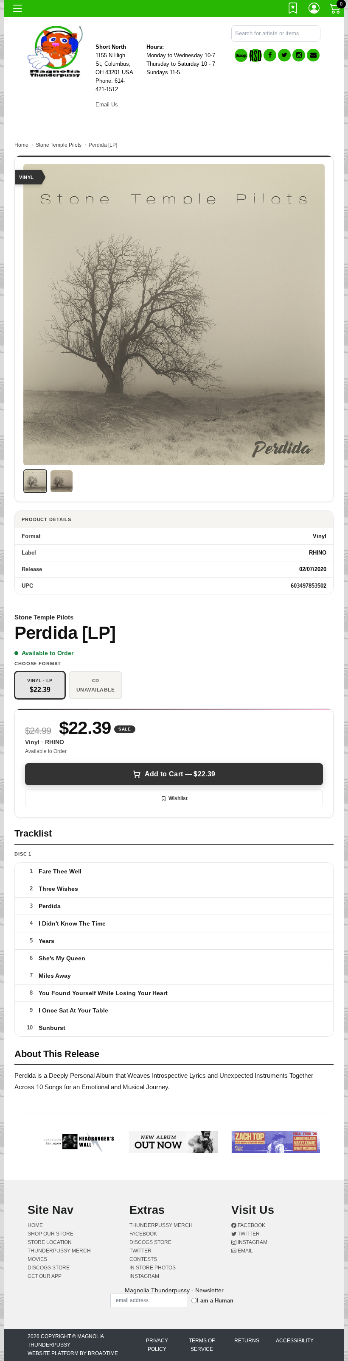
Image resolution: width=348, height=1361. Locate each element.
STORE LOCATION (50, 1242)
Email (244, 1251)
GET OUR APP (45, 1276)
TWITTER (140, 1251)
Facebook (250, 1225)
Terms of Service (202, 1345)
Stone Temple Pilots (58, 145)
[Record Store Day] (255, 55)
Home (21, 145)
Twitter (248, 1234)
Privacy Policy (157, 1345)
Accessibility (295, 1341)
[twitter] (284, 55)
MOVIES (37, 1259)
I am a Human (215, 1300)
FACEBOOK (143, 1234)
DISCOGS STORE (49, 1268)
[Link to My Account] (314, 9)
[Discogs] (241, 55)
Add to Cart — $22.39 (180, 774)
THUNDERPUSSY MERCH (59, 1251)
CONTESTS (143, 1259)
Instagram (251, 1242)
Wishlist (178, 798)
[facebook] (270, 55)
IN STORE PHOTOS (152, 1268)
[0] (336, 10)
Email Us (106, 104)
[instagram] (299, 55)
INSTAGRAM (144, 1276)
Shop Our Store (50, 1234)
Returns (246, 1341)
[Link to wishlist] (293, 9)
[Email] (313, 55)
